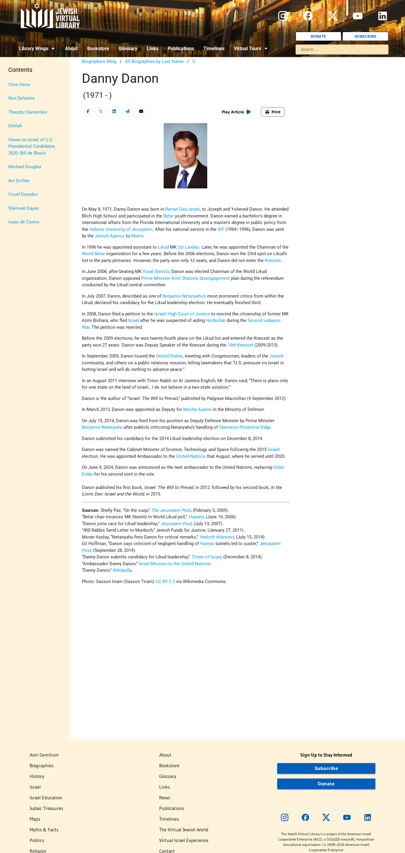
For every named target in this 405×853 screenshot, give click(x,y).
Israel (194, 209)
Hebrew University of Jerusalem (120, 229)
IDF (221, 229)
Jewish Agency (110, 236)
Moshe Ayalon (197, 409)
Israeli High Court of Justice (182, 314)
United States (169, 356)
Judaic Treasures (46, 808)
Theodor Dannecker (27, 112)
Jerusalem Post (176, 523)
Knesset (273, 260)
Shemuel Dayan (23, 208)
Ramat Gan (176, 209)
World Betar (93, 253)
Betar (168, 216)
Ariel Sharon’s (184, 278)
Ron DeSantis (21, 98)
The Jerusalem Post (171, 510)
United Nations (191, 456)
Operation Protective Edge (245, 427)
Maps (35, 819)
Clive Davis (19, 84)
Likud (163, 247)
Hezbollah (216, 320)
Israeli (274, 449)
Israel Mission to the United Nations (175, 563)
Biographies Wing (99, 61)
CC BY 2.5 (165, 581)
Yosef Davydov (23, 194)
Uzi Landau (188, 247)
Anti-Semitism (44, 755)
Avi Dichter (19, 180)
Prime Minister (155, 278)
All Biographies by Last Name (154, 61)
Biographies (42, 765)
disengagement (215, 278)
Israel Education (46, 797)
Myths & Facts (44, 830)
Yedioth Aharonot (216, 537)
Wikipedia (122, 570)
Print (276, 111)
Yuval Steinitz (156, 271)
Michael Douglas (25, 166)
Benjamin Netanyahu (102, 427)
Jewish (276, 356)
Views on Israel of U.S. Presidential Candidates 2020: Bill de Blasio (31, 146)
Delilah (15, 125)
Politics (37, 840)
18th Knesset (240, 345)
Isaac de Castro (23, 222)
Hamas (207, 543)
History (37, 776)
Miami (137, 236)
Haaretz (195, 517)
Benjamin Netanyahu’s (184, 296)
